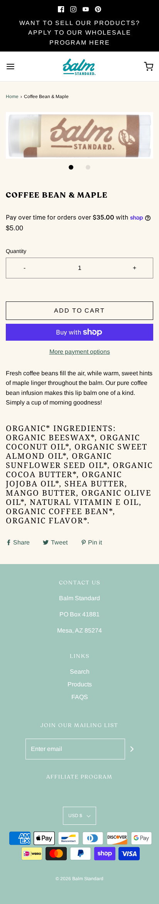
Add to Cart (79, 310)
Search (80, 671)
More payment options (79, 351)
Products (80, 684)
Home (12, 96)
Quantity (16, 251)
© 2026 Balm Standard (79, 878)
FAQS (79, 697)
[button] (79, 135)
